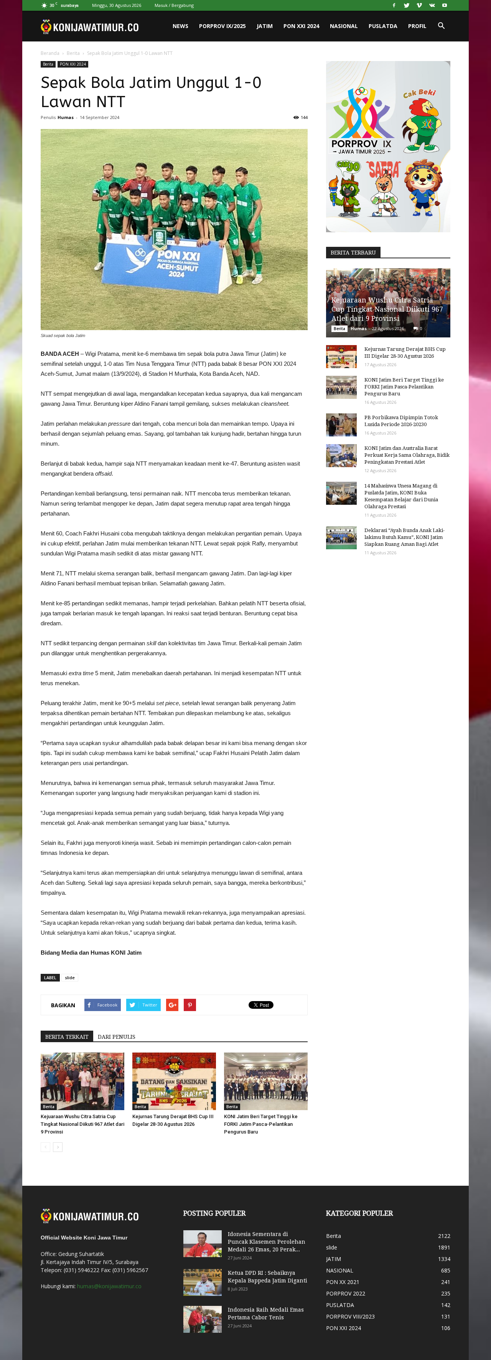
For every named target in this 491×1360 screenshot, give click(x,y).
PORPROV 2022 (345, 1293)
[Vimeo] (419, 5)
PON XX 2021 (342, 1282)
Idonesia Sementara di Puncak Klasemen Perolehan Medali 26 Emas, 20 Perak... (266, 1242)
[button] (441, 26)
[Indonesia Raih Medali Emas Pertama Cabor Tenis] (202, 1319)
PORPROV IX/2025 (222, 26)
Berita (73, 53)
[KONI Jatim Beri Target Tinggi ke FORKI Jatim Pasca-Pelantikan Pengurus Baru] (266, 1081)
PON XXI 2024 (301, 26)
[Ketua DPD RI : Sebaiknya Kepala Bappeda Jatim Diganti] (202, 1282)
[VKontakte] (432, 5)
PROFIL (417, 26)
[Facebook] (394, 5)
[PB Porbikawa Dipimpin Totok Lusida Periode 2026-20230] (341, 424)
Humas (66, 117)
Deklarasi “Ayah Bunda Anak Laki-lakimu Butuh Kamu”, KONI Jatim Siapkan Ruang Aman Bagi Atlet (404, 537)
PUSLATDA (383, 26)
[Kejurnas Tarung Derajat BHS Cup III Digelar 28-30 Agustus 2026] (174, 1081)
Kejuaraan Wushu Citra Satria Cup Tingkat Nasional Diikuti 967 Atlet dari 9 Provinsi (82, 1124)
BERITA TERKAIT (67, 1037)
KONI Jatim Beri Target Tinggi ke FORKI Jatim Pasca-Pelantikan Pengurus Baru (261, 1124)
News (180, 26)
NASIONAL (344, 26)
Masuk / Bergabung (174, 5)
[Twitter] (406, 5)
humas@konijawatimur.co (109, 1286)
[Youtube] (444, 5)
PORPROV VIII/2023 (350, 1316)
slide (70, 977)
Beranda (50, 53)
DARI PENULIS (116, 1037)
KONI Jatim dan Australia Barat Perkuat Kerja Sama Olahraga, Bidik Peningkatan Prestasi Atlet (407, 455)
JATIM (265, 26)
